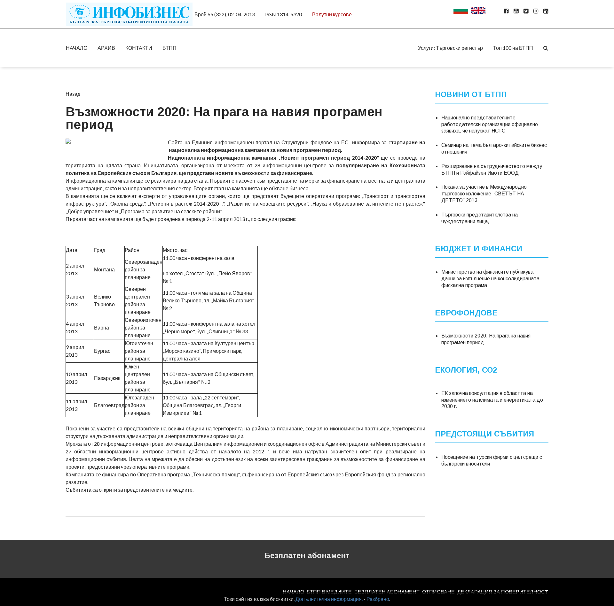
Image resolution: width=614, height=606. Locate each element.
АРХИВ (106, 48)
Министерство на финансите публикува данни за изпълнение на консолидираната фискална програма (490, 278)
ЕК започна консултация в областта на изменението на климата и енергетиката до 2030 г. (492, 399)
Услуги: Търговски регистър (450, 48)
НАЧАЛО (76, 48)
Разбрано (377, 599)
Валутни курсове (332, 14)
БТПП (169, 48)
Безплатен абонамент (307, 555)
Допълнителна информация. (329, 599)
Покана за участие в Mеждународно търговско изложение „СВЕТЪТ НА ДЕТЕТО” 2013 (484, 193)
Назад (73, 94)
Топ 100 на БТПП (513, 48)
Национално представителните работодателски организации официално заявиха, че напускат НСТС (489, 124)
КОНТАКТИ (138, 48)
